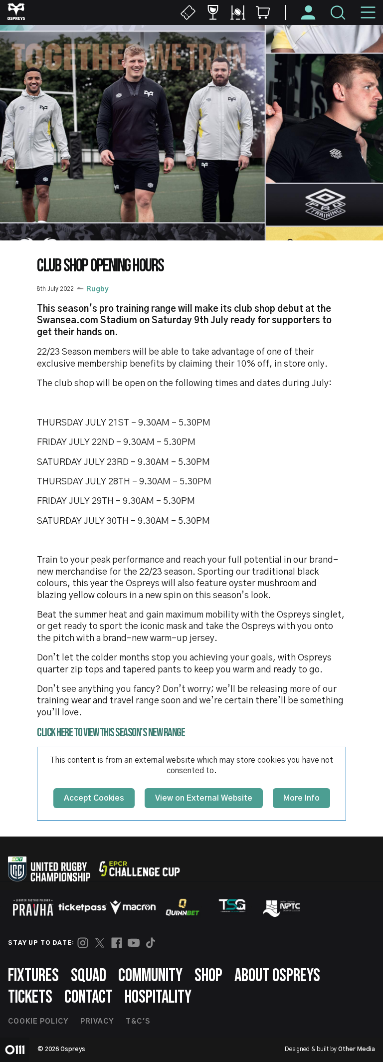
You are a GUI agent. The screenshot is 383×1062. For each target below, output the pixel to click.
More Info (301, 798)
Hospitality (158, 997)
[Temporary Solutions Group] (232, 907)
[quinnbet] (182, 907)
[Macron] (133, 907)
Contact (88, 997)
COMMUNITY (150, 976)
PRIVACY (97, 1021)
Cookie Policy (38, 1021)
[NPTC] (282, 907)
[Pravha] (33, 907)
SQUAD (88, 976)
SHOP (208, 976)
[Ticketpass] (83, 907)
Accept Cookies (94, 798)
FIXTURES (33, 976)
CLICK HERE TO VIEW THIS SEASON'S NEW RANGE (111, 732)
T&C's (138, 1021)
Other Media (356, 1049)
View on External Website (203, 798)
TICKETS (30, 997)
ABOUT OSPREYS (277, 976)
